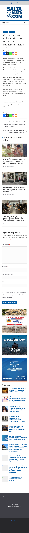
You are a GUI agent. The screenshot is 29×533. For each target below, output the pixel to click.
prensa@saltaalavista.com (14, 506)
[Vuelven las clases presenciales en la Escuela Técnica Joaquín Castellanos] (14, 201)
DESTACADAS (11, 31)
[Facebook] (4, 53)
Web (3, 282)
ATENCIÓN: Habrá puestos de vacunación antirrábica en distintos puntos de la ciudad (14, 161)
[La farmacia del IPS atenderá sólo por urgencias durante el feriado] (14, 173)
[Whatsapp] (10, 53)
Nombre (5, 266)
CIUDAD (5, 31)
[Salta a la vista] (4, 23)
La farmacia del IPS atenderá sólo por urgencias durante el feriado (14, 190)
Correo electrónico (8, 274)
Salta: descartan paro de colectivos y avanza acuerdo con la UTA (14, 132)
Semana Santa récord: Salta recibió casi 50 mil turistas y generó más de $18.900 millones (14, 124)
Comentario (6, 245)
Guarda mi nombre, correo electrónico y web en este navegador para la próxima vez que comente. (14, 295)
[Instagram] (13, 53)
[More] (16, 53)
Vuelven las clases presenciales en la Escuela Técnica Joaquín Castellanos (13, 218)
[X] (7, 53)
